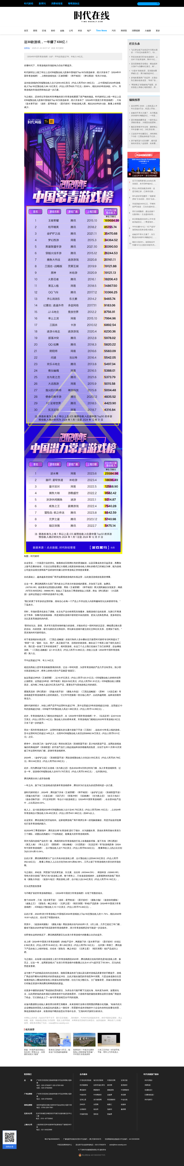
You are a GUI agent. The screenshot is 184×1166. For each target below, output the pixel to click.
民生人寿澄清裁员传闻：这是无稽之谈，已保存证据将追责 (142, 190)
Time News (101, 30)
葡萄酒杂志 (73, 3)
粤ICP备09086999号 (52, 1139)
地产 (89, 30)
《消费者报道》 (149, 1094)
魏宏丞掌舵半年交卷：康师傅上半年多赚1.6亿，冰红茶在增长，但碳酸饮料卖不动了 (144, 129)
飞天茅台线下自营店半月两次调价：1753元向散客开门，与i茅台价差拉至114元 (144, 52)
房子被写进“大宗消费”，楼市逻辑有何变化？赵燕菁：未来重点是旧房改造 (144, 143)
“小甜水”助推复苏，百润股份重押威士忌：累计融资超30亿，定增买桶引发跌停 (144, 73)
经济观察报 (84, 1085)
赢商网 (123, 1109)
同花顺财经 (111, 1099)
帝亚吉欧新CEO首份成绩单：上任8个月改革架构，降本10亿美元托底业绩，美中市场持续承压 (144, 59)
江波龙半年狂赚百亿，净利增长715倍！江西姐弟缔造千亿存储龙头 (144, 136)
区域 (44, 30)
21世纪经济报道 (85, 1080)
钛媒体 (123, 1104)
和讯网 (123, 1094)
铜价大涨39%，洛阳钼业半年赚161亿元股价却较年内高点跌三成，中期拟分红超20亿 (142, 243)
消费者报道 (57, 3)
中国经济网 (111, 1080)
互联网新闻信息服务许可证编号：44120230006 (122, 1139)
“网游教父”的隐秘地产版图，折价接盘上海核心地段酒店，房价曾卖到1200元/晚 (144, 87)
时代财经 (28, 3)
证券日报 (124, 1080)
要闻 (35, 30)
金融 (62, 30)
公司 (71, 30)
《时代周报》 (148, 1080)
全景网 (95, 1104)
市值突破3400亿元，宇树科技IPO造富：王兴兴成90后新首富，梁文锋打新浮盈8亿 (143, 205)
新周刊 (42, 3)
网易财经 (96, 1090)
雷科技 (95, 1114)
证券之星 (83, 1099)
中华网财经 (97, 1094)
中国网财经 (125, 1090)
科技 (80, 30)
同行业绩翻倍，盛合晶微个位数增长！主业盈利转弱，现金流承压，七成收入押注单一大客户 (142, 213)
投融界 (109, 1114)
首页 (26, 30)
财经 (53, 30)
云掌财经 (83, 1109)
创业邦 (95, 1109)
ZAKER (82, 1104)
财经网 (109, 1085)
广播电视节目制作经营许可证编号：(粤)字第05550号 (82, 1139)
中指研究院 (84, 1114)
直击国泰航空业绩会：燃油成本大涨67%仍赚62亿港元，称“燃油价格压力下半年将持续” (144, 66)
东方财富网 (97, 1099)
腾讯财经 (83, 1090)
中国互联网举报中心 (64, 1144)
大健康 (148, 30)
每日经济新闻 (98, 1080)
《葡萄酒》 (148, 1085)
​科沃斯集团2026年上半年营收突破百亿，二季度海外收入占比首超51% (142, 220)
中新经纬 (83, 1094)
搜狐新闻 (110, 1090)
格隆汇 (109, 1104)
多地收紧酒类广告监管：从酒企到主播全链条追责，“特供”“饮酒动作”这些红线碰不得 (144, 80)
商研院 (124, 30)
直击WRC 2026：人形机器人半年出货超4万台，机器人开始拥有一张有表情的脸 (144, 108)
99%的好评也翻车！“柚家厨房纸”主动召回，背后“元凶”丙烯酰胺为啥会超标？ (142, 197)
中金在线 (124, 1099)
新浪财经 (124, 1085)
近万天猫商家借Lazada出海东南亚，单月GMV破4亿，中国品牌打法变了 (143, 182)
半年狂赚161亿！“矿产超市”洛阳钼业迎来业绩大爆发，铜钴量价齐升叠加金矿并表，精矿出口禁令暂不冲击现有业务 (142, 228)
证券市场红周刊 (99, 1085)
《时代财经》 (148, 1099)
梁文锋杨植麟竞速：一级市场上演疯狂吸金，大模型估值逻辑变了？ (144, 122)
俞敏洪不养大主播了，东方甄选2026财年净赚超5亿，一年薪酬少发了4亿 (144, 115)
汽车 (114, 30)
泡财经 (109, 1109)
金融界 (109, 1094)
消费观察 (136, 30)
